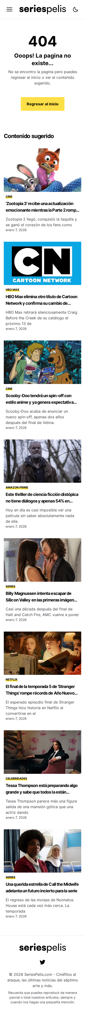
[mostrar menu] (9, 9)
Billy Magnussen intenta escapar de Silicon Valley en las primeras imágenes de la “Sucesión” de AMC (42, 600)
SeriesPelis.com (38, 974)
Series (10, 586)
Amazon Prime (17, 487)
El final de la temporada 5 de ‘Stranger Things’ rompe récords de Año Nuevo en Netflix (40, 693)
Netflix (11, 679)
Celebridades (16, 778)
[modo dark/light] (75, 9)
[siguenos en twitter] (42, 962)
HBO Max (12, 289)
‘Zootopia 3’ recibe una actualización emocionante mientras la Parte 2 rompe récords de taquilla (42, 210)
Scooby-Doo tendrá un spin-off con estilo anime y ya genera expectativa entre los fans (39, 402)
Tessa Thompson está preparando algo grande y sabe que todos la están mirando (42, 792)
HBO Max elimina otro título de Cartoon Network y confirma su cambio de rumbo (41, 303)
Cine (9, 196)
